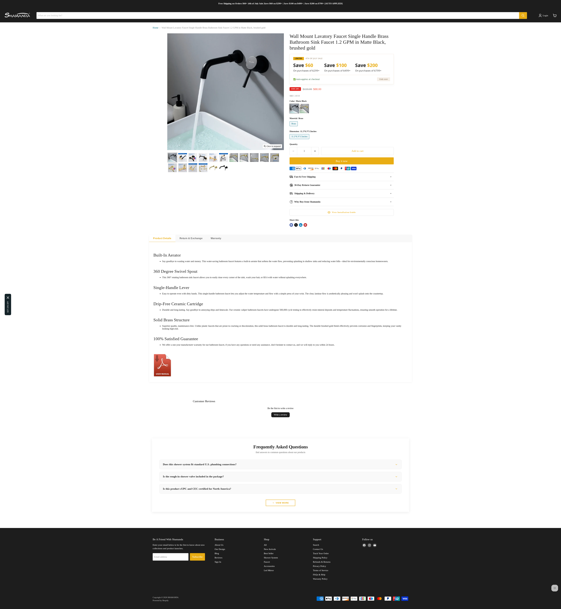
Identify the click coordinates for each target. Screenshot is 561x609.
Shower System (271, 557)
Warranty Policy (320, 579)
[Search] (523, 15)
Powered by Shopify (161, 600)
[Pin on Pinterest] (305, 225)
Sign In (218, 562)
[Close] (8, 297)
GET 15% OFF (8, 307)
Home (155, 27)
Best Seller (268, 553)
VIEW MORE (282, 503)
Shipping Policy (320, 557)
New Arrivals (270, 549)
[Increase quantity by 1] (315, 151)
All (265, 545)
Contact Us (318, 549)
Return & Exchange (191, 238)
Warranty (216, 238)
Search (316, 545)
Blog (217, 553)
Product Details (162, 238)
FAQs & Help (319, 574)
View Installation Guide (344, 212)
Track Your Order (321, 553)
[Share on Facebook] (291, 225)
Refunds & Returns (321, 562)
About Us (219, 545)
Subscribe (197, 556)
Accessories (269, 566)
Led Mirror (269, 570)
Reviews (218, 557)
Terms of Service (320, 570)
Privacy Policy (319, 566)
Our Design (220, 549)
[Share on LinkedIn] (300, 225)
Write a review (280, 414)
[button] (544, 15)
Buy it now (342, 161)
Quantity (294, 144)
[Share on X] (296, 225)
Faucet (267, 562)
